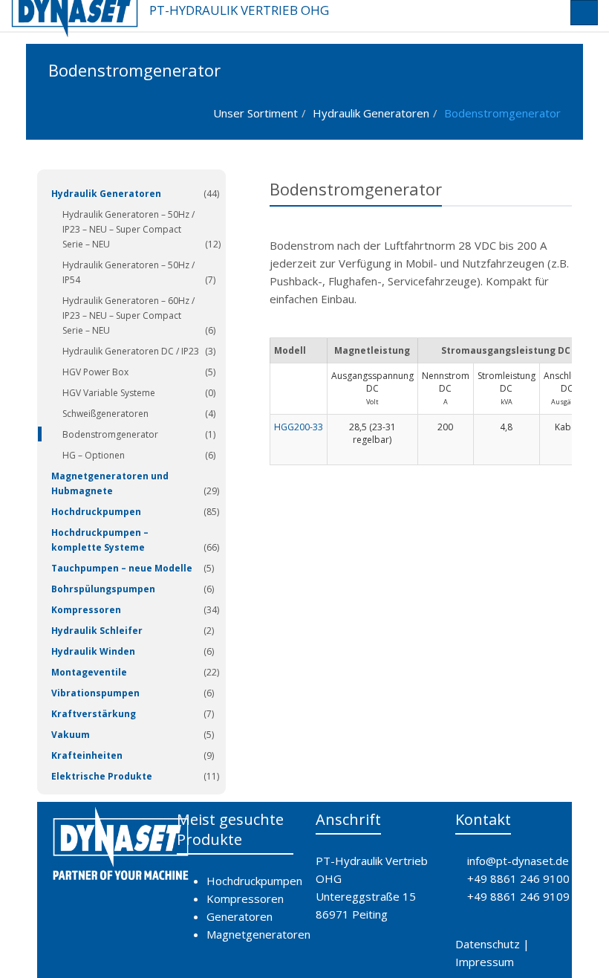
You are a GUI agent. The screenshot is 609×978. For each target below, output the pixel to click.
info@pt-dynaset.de (518, 860)
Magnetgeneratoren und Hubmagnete (110, 483)
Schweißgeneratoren (105, 413)
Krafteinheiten (87, 755)
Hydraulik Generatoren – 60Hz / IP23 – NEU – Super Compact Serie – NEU (128, 315)
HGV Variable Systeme (108, 392)
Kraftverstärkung (93, 713)
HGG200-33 (298, 427)
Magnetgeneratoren (258, 934)
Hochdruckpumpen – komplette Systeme (100, 540)
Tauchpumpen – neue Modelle (121, 568)
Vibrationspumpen (95, 693)
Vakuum (70, 734)
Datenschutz (487, 943)
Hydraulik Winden (93, 651)
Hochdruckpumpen (96, 511)
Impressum (484, 961)
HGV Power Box (95, 372)
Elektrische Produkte (101, 776)
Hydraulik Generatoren (371, 113)
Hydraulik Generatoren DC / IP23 (130, 351)
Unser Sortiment (255, 113)
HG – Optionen (93, 455)
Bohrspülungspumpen (103, 589)
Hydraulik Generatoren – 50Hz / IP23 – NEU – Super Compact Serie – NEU (128, 229)
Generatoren (239, 916)
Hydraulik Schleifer (97, 630)
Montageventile (89, 672)
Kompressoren (86, 609)
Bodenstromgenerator (502, 113)
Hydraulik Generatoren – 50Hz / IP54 (128, 272)
